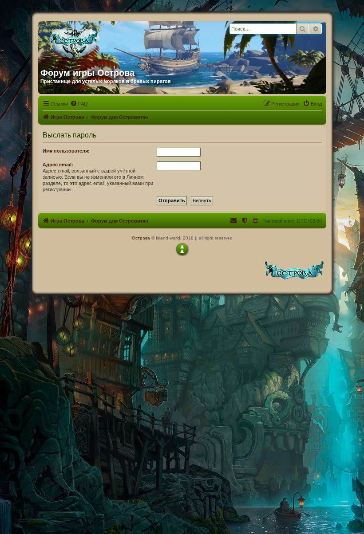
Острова (141, 238)
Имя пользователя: (66, 150)
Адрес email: (58, 164)
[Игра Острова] (125, 41)
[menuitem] (79, 103)
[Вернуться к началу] (182, 249)
